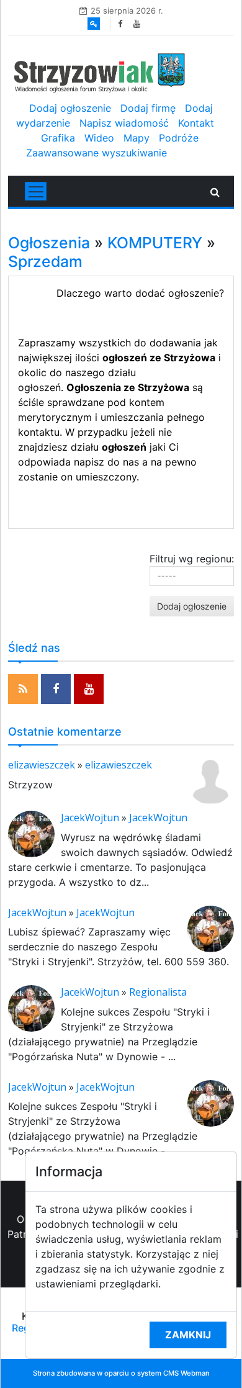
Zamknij (188, 1334)
